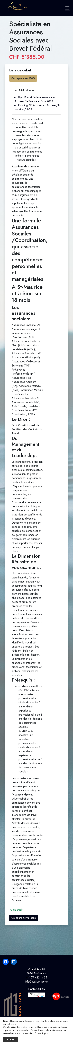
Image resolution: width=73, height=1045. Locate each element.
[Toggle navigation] (67, 8)
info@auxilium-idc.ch (36, 982)
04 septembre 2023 (23, 78)
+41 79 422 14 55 (36, 977)
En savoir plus (41, 1033)
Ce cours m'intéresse (23, 918)
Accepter (10, 1039)
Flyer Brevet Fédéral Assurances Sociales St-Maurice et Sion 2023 (34, 99)
